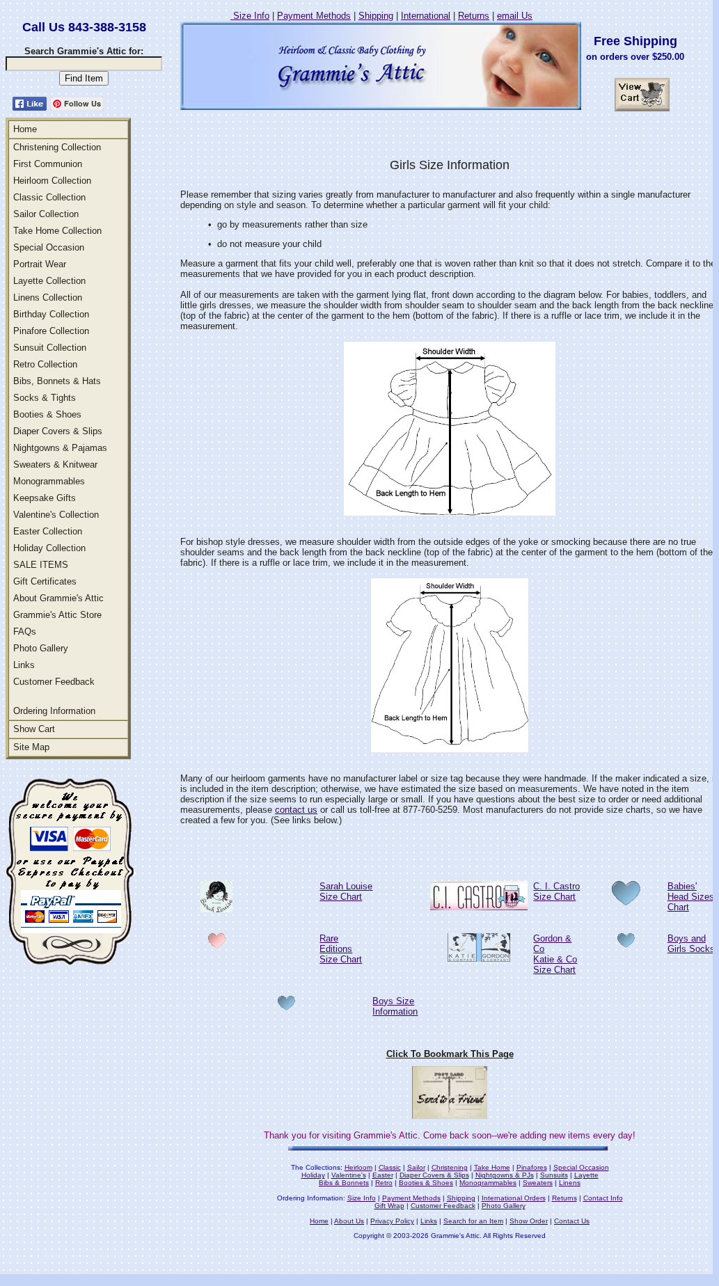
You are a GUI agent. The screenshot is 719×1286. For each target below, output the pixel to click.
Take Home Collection (57, 230)
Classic (390, 1167)
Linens (569, 1182)
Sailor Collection (46, 214)
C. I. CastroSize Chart (556, 891)
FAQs (24, 631)
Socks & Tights (44, 397)
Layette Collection (49, 281)
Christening (450, 1167)
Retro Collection (45, 364)
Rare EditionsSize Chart (340, 948)
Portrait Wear (39, 264)
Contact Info (603, 1198)
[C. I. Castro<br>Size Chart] (479, 906)
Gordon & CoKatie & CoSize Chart (555, 954)
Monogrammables (49, 481)
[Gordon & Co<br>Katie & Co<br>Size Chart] (479, 958)
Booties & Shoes (47, 414)
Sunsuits (554, 1175)
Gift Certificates (45, 581)
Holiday (313, 1175)
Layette (586, 1175)
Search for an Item (473, 1221)
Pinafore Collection (51, 331)
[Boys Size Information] (286, 1007)
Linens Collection (47, 297)
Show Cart (34, 729)
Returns (473, 15)
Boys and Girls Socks (691, 943)
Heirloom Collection (52, 180)
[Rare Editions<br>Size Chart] (217, 945)
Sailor (416, 1167)
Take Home (492, 1167)
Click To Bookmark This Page (450, 1054)
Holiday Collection (49, 548)
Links (24, 665)
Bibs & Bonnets (344, 1182)
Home (25, 129)
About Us (349, 1221)
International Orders (514, 1198)
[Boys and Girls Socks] (626, 944)
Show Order (528, 1221)
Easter (382, 1175)
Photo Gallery (40, 648)
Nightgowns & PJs (504, 1175)
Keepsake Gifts (44, 498)
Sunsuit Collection (49, 347)
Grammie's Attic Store (57, 615)
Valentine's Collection (56, 514)
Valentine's (348, 1175)
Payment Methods (314, 15)
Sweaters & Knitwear (55, 464)
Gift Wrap (389, 1205)
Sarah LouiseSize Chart (345, 891)
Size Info (249, 15)
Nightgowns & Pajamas (60, 448)
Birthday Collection (51, 314)
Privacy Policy (392, 1221)
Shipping (375, 15)
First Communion (47, 164)
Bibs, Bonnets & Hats (57, 381)
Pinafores (531, 1167)
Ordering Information (54, 711)
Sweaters (538, 1182)
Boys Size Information (395, 1006)
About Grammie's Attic (58, 598)
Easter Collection (47, 531)
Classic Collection (49, 197)
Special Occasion (48, 247)
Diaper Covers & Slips (57, 431)
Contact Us (572, 1221)
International (425, 15)
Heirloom (358, 1167)
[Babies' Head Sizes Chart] (626, 901)
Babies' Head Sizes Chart (690, 896)
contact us (296, 809)
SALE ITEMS (40, 564)
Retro (384, 1182)
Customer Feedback (54, 681)
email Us (514, 15)
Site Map (31, 747)
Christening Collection (57, 147)
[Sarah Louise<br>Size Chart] (216, 908)
